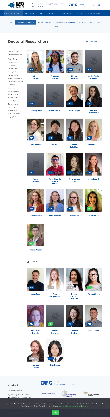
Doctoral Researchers (25, 22)
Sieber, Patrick (13, 107)
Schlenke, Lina (13, 104)
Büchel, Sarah (12, 62)
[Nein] (107, 408)
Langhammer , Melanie (15, 81)
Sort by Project (91, 41)
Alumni (55, 27)
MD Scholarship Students (65, 22)
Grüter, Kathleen (13, 72)
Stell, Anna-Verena (14, 114)
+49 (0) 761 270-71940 (20, 395)
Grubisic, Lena (13, 69)
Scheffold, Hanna (13, 101)
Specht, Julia (12, 110)
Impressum (85, 406)
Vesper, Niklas (12, 117)
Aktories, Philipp (13, 51)
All (11, 22)
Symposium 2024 (96, 13)
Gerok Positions (44, 22)
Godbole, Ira (12, 65)
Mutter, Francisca (13, 94)
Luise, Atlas (11, 88)
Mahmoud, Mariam (14, 91)
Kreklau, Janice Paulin (15, 78)
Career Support (48, 13)
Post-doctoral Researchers (89, 22)
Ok (55, 413)
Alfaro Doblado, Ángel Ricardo (15, 55)
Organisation (13, 13)
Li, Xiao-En (11, 85)
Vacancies (66, 13)
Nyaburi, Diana (13, 98)
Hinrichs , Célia (13, 75)
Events (79, 13)
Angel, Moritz (12, 59)
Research (30, 13)
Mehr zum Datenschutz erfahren (70, 406)
